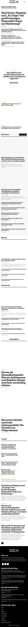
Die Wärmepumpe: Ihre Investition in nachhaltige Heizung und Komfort (11, 127)
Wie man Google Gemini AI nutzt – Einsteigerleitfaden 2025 (9, 455)
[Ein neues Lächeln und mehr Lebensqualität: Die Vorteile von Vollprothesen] (14, 402)
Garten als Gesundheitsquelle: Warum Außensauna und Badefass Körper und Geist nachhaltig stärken (13, 30)
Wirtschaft (3, 46)
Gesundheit (4, 33)
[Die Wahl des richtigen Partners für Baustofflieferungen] (14, 93)
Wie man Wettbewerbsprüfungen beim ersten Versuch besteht (12, 280)
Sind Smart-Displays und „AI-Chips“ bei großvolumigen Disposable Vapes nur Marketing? (13, 18)
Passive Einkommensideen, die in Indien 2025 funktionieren (13, 229)
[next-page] (10, 543)
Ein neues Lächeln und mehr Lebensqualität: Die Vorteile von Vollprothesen (12, 425)
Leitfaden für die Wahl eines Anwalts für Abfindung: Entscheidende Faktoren (12, 203)
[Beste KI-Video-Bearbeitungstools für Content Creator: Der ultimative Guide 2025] (23, 471)
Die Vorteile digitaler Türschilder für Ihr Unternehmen (12, 219)
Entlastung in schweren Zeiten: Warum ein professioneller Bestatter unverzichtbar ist (12, 329)
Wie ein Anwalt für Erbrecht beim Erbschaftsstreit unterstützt (10, 213)
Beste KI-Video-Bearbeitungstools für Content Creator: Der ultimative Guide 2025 (8, 472)
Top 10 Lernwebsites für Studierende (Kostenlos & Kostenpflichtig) (13, 270)
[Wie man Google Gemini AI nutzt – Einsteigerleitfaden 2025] (23, 454)
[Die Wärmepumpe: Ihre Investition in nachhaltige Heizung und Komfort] (14, 116)
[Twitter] (8, 564)
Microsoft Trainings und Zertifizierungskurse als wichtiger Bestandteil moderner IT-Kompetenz (11, 37)
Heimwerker (14, 70)
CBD (2, 10)
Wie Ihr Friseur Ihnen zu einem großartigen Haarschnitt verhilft (12, 224)
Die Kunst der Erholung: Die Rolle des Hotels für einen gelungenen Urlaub (13, 208)
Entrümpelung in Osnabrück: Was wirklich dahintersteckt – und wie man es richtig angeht (12, 43)
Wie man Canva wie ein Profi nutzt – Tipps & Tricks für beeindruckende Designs (9, 463)
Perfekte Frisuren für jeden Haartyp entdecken (13, 333)
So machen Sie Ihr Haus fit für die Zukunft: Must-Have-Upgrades (13, 324)
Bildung (2, 102)
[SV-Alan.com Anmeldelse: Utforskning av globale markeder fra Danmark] (14, 178)
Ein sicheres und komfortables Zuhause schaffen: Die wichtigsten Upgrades (14, 75)
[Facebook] (3, 564)
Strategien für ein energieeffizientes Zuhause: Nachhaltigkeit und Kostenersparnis (13, 319)
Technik (3, 40)
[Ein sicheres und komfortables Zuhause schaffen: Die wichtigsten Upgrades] (14, 58)
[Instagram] (5, 564)
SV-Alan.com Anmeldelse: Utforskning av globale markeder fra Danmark (11, 191)
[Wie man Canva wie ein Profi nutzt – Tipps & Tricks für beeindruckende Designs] (23, 463)
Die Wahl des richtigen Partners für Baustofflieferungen (11, 104)
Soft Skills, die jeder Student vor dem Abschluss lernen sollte (13, 275)
